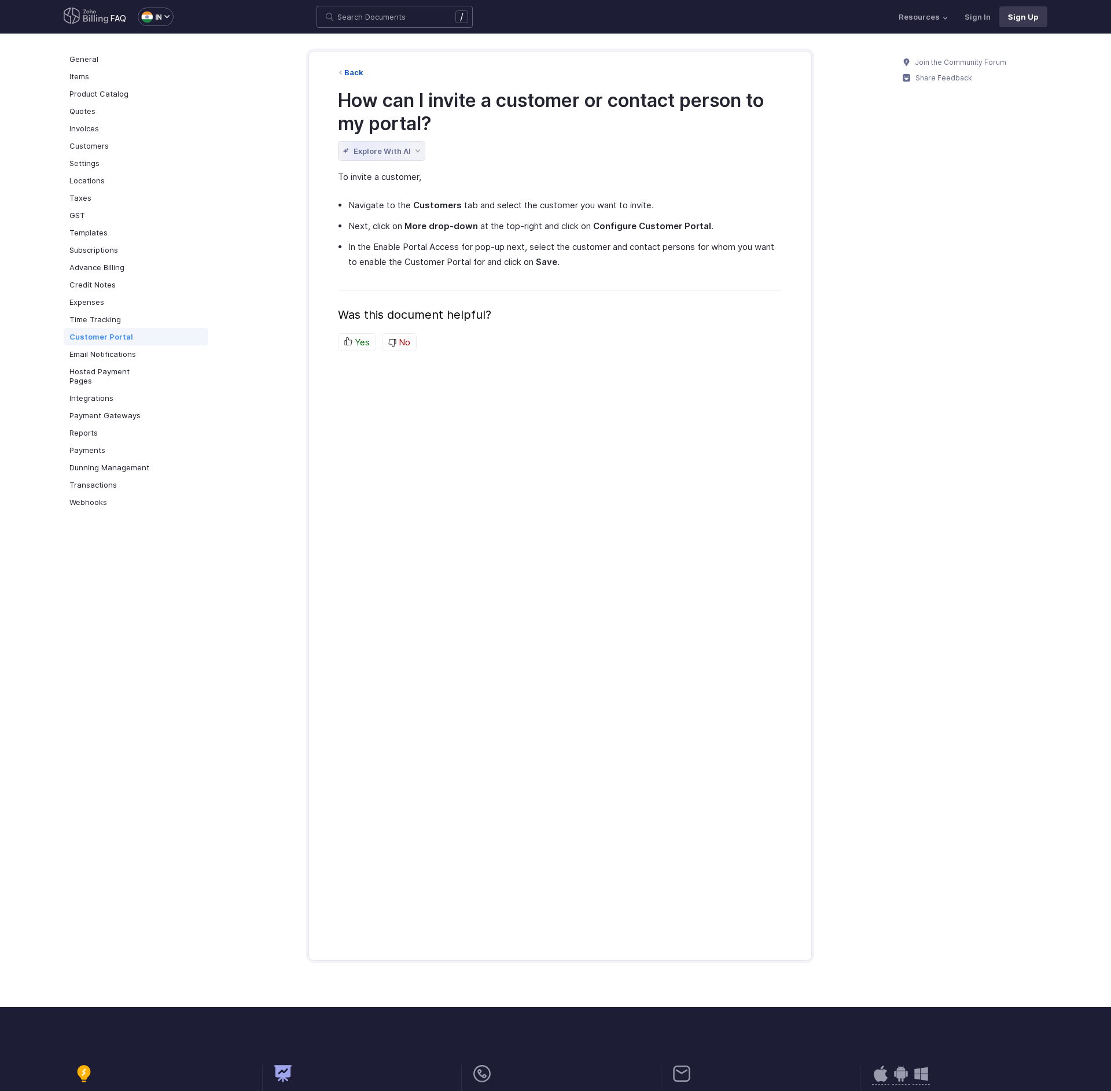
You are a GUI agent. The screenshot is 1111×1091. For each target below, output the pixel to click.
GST (77, 215)
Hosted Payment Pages (99, 376)
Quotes (82, 111)
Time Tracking (95, 319)
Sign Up (1023, 16)
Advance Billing (96, 267)
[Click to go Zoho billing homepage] (86, 17)
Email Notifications (102, 354)
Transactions (93, 484)
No (403, 342)
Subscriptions (93, 250)
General (83, 59)
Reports (83, 432)
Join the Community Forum (960, 62)
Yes (361, 342)
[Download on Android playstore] (880, 1080)
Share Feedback (943, 77)
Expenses (86, 302)
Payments (87, 450)
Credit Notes (92, 284)
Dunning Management (109, 467)
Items (79, 76)
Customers (89, 145)
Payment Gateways (105, 415)
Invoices (84, 128)
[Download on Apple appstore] (901, 1080)
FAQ (118, 18)
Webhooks (88, 502)
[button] (150, 17)
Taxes (80, 197)
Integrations (91, 398)
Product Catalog (98, 93)
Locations (87, 180)
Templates (88, 232)
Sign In (978, 16)
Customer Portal (101, 336)
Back (353, 72)
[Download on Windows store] (921, 1080)
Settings (84, 163)
